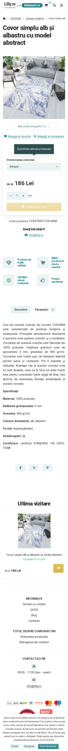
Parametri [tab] (44, 309)
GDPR (34, 610)
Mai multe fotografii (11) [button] (32, 126)
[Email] (34, 680)
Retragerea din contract (34, 642)
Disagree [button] (29, 746)
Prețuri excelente (57, 280)
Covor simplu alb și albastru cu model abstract (34, 555)
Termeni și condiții (34, 604)
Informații (34, 598)
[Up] (24, 196)
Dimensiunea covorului (20, 159)
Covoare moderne (35, 18)
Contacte (34, 621)
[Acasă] (23, 5)
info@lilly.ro (36, 235)
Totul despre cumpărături (34, 631)
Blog (34, 615)
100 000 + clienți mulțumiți (22, 280)
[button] (59, 87)
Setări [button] (14, 746)
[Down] (10, 196)
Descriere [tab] (21, 309)
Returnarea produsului (34, 636)
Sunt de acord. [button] (48, 746)
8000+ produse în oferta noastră (57, 263)
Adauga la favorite (19, 136)
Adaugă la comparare (50, 136)
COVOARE (15, 18)
